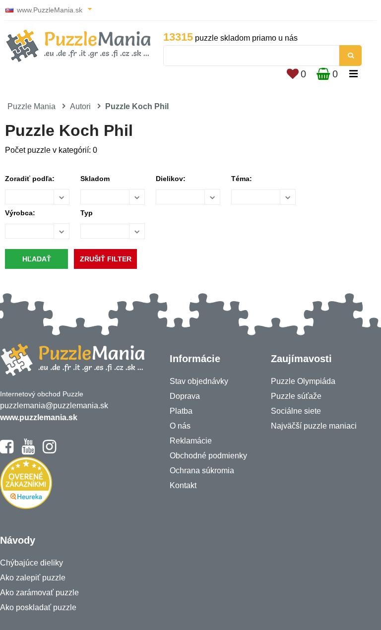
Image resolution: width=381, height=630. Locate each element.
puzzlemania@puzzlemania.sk (54, 405)
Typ (86, 213)
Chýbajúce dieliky (31, 563)
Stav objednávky (199, 381)
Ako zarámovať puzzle (39, 592)
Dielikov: (171, 179)
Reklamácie (191, 441)
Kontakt (183, 485)
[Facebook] (6, 451)
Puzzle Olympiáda (303, 381)
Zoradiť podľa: (30, 179)
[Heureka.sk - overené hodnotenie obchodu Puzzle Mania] (26, 506)
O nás (180, 426)
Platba (181, 411)
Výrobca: (20, 213)
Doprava (185, 396)
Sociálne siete (296, 411)
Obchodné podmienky (208, 455)
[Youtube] (28, 451)
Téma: (241, 179)
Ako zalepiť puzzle (32, 577)
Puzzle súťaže (296, 396)
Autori (80, 106)
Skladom (95, 179)
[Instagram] (49, 451)
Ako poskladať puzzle (38, 607)
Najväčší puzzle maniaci (314, 426)
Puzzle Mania (31, 106)
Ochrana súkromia (202, 470)
